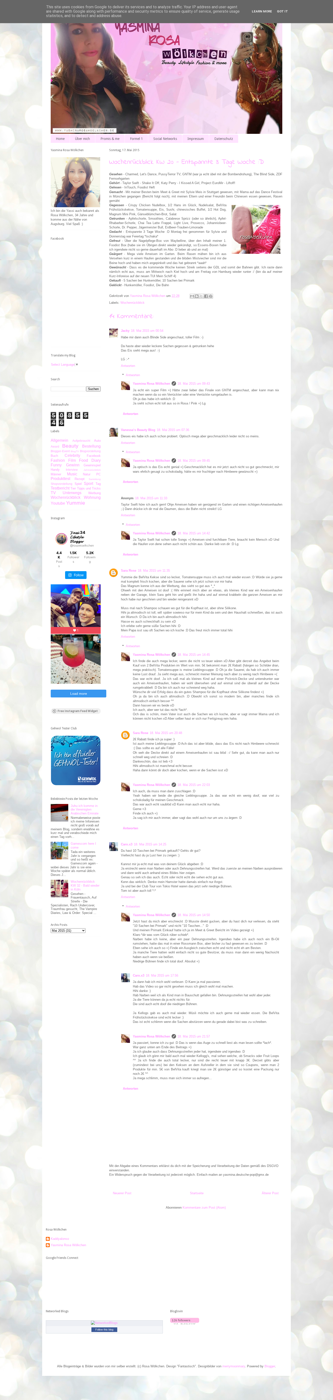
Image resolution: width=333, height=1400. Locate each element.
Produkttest (60, 479)
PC (98, 474)
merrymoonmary (233, 1366)
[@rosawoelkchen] (61, 539)
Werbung (94, 493)
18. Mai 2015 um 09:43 (193, 383)
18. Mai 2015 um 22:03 (193, 785)
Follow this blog (104, 1329)
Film (72, 460)
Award (55, 446)
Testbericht (60, 488)
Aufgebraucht (81, 440)
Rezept (80, 479)
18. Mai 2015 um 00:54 (147, 331)
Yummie (75, 503)
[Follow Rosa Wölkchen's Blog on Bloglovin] (184, 1323)
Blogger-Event (60, 451)
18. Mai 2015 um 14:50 (193, 915)
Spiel (78, 484)
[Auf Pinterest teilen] (210, 296)
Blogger (269, 1366)
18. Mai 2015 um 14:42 (193, 533)
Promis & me (109, 139)
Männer (56, 474)
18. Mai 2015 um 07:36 (173, 430)
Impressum (195, 139)
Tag (98, 484)
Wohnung (92, 497)
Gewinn (72, 465)
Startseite (197, 1193)
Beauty (70, 446)
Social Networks (165, 139)
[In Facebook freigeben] (206, 296)
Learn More (262, 11)
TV (53, 493)
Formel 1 (136, 139)
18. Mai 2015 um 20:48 (166, 733)
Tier (73, 488)
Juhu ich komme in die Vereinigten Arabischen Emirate (84, 809)
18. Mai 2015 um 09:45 (193, 460)
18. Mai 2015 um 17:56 (162, 975)
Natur (86, 474)
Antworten (128, 366)
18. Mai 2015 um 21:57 (193, 1036)
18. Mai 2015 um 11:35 (154, 570)
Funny (56, 465)
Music (72, 474)
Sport (88, 483)
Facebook (94, 456)
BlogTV (75, 451)
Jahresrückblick (92, 470)
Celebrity (72, 455)
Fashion (58, 460)
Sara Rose (128, 570)
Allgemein (59, 440)
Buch (54, 456)
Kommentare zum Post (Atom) (204, 1207)
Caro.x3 (126, 844)
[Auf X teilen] (201, 296)
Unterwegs (72, 493)
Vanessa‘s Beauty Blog (138, 430)
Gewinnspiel (92, 465)
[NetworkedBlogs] (104, 1323)
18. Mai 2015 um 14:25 (150, 844)
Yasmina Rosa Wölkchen (151, 383)
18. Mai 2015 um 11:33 (151, 498)
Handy (55, 469)
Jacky (125, 331)
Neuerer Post (122, 1193)
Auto (97, 440)
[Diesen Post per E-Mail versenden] (192, 296)
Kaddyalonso (60, 1239)
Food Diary (90, 460)
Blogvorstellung (90, 451)
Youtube (58, 503)
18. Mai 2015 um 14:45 (193, 654)
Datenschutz (223, 139)
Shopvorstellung (61, 483)
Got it (282, 11)
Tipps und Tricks (89, 488)
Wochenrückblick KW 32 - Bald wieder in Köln (85, 885)
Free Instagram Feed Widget (78, 711)
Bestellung (91, 446)
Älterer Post (270, 1193)
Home (60, 139)
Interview (72, 469)
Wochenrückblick (132, 302)
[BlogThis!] (196, 296)
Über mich (82, 139)
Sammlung (95, 479)
